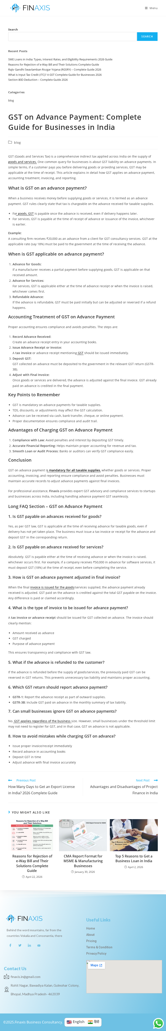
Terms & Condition (99, 947)
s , (74, 470)
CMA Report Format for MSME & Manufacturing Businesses (83, 861)
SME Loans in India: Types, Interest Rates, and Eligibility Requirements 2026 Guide (60, 59)
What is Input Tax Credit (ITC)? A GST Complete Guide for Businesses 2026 (55, 75)
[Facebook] (10, 945)
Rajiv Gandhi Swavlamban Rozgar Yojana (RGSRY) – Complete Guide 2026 (54, 69)
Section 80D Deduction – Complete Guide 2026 (38, 80)
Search (13, 29)
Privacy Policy (96, 953)
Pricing (91, 941)
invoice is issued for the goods (52, 587)
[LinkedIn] (29, 945)
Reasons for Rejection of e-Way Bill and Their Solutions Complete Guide (54, 64)
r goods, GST (25, 213)
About (90, 934)
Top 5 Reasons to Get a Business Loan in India (133, 858)
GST (80, 353)
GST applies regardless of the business (42, 721)
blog (11, 100)
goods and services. (22, 162)
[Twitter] (20, 945)
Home (90, 928)
